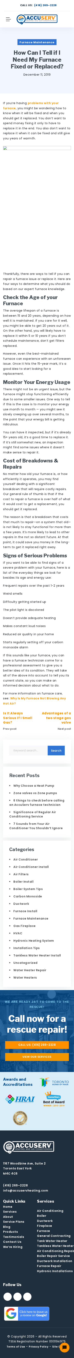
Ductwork (21, 904)
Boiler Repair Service (53, 1256)
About (8, 1217)
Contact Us (12, 1242)
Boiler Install (23, 882)
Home (7, 1207)
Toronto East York (17, 1168)
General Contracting (54, 1236)
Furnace (43, 1231)
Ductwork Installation (54, 1261)
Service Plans (13, 1222)
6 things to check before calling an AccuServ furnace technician (36, 802)
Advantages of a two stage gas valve (56, 718)
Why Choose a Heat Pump (33, 786)
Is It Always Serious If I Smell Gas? (17, 718)
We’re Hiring (12, 1247)
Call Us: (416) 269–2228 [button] (37, 1045)
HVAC (17, 933)
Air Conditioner (25, 859)
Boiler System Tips (28, 889)
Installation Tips (26, 948)
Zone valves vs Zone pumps (35, 793)
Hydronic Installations (55, 1271)
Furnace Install (25, 911)
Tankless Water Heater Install (37, 955)
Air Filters (21, 874)
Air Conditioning (50, 1211)
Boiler (41, 1216)
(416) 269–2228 (45, 5)
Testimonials (13, 1237)
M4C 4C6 (10, 1173)
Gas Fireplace (24, 926)
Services (10, 1212)
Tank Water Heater (52, 1241)
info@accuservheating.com (25, 1190)
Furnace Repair (49, 1266)
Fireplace (44, 1226)
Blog (6, 1227)
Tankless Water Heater (55, 1246)
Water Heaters (25, 978)
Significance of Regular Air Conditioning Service (32, 814)
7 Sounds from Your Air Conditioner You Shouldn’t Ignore (36, 826)
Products (10, 1232)
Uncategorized (25, 963)
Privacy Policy (38, 1346)
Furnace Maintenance (37, 42)
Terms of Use (16, 1346)
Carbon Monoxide (27, 896)
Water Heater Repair (29, 970)
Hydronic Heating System (33, 941)
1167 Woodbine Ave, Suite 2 (24, 1163)
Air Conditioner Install (31, 867)
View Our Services (37, 1057)
